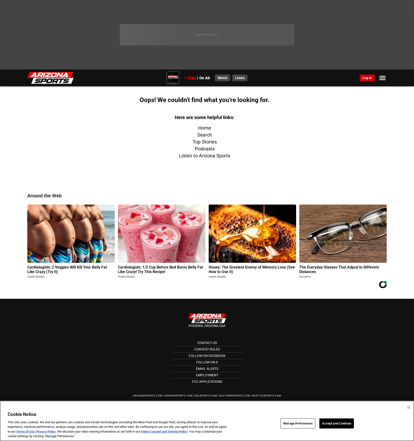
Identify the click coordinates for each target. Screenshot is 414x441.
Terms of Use (25, 431)
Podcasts (205, 149)
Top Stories (205, 142)
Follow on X (207, 362)
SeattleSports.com (266, 395)
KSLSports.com (206, 395)
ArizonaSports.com (147, 395)
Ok (408, 407)
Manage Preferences (298, 423)
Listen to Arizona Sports (204, 156)
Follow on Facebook (207, 356)
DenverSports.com (179, 395)
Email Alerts (207, 369)
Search (204, 135)
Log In (367, 78)
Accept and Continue (336, 423)
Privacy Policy (46, 431)
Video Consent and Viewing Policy (164, 431)
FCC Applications (207, 382)
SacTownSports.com (234, 395)
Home (204, 128)
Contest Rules (207, 349)
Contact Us (207, 343)
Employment (207, 375)
